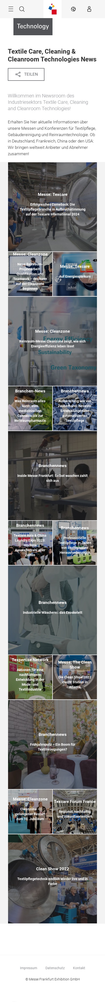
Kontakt (79, 968)
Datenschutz (55, 968)
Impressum (28, 968)
